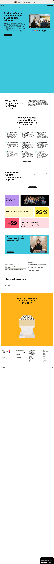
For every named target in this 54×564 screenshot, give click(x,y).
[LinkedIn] (44, 361)
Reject (50, 562)
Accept (44, 562)
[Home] (2, 5)
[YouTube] (45, 361)
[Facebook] (43, 361)
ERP (47, 285)
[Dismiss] (53, 0)
